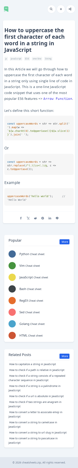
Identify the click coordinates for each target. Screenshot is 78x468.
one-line (37, 58)
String (48, 58)
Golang (32, 324)
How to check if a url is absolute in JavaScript (36, 396)
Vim (29, 266)
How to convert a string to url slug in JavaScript (38, 432)
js (6, 58)
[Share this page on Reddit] (35, 218)
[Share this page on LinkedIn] (49, 218)
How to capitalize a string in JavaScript (32, 364)
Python (31, 254)
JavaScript (16, 58)
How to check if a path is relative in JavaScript (36, 370)
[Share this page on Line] (57, 218)
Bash (30, 289)
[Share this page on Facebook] (20, 218)
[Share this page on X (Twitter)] (28, 218)
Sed (29, 312)
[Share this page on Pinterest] (42, 218)
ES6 (27, 58)
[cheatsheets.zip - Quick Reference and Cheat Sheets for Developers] (7, 9)
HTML (31, 335)
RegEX (31, 301)
